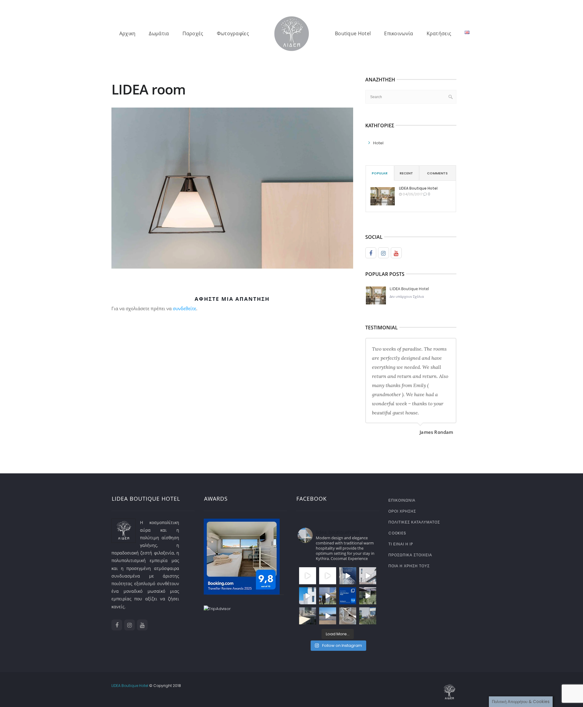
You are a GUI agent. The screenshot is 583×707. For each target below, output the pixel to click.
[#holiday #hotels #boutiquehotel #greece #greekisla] (307, 595)
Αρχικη (127, 33)
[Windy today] (367, 595)
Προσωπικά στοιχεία (410, 555)
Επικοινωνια (401, 500)
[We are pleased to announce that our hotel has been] (347, 595)
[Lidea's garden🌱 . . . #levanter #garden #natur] (367, 615)
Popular (379, 173)
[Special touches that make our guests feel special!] (347, 615)
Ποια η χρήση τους (409, 565)
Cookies (397, 533)
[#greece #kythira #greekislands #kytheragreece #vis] (307, 575)
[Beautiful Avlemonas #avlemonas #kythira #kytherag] (327, 615)
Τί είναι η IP (400, 544)
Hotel (378, 143)
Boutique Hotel (353, 33)
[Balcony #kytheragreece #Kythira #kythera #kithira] (307, 615)
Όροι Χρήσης (402, 511)
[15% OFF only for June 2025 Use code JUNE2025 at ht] (347, 575)
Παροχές (192, 33)
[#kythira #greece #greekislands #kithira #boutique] (327, 575)
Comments (437, 173)
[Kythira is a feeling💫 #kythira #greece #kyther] (327, 595)
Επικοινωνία (398, 33)
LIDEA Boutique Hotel (418, 188)
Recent (406, 173)
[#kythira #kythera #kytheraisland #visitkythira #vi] (367, 575)
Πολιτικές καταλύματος (414, 522)
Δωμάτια (159, 33)
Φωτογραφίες (233, 33)
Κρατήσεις (439, 33)
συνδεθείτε (184, 308)
